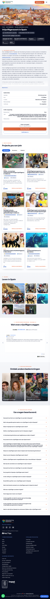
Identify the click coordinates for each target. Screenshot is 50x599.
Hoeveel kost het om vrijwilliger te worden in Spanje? (17, 418)
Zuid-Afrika (4, 545)
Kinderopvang (29, 543)
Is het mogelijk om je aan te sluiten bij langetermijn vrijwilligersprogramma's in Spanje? (17, 504)
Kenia (3, 541)
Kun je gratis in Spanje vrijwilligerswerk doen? (15, 472)
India (3, 539)
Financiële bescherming (7, 569)
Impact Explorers (29, 593)
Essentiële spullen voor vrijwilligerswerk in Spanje (17, 481)
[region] (25, 343)
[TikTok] (10, 527)
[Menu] (46, 2)
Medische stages (30, 547)
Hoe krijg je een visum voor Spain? (12, 494)
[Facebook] (3, 527)
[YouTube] (13, 527)
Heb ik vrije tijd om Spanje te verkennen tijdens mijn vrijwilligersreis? (22, 509)
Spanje (3, 547)
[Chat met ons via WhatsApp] (3, 596)
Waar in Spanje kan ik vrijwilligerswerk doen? (15, 426)
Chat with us (44, 596)
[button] (3, 342)
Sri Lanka (4, 549)
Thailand (4, 552)
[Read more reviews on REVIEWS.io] (41, 356)
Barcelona (14, 150)
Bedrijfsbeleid (5, 564)
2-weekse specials (30, 541)
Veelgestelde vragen (6, 566)
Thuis (3, 27)
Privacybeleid (5, 571)
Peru (3, 543)
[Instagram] (6, 527)
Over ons (4, 558)
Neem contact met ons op (8, 575)
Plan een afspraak (25, 129)
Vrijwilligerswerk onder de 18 (32, 550)
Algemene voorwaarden (7, 573)
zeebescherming (6, 57)
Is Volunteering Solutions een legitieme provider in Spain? (19, 435)
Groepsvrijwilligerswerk (31, 545)
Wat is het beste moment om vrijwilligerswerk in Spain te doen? (20, 485)
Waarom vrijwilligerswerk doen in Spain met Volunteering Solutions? (22, 451)
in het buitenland (13, 53)
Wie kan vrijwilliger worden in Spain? (13, 489)
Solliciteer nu (39, 2)
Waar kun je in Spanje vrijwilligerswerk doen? (15, 455)
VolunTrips (28, 539)
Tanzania (4, 550)
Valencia (22, 150)
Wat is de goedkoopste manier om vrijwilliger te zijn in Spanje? (20, 422)
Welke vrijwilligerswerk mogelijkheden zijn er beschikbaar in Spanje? (22, 459)
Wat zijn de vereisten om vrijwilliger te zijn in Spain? (17, 463)
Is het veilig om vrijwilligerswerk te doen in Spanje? (17, 476)
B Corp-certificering (6, 560)
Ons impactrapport (6, 562)
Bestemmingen (9, 27)
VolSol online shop (6, 577)
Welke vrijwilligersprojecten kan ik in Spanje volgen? (17, 431)
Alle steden (6, 150)
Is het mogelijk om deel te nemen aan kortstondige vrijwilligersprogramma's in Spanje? (17, 498)
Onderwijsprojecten (30, 549)
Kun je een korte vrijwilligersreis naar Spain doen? (17, 439)
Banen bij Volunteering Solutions (9, 568)
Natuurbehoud (29, 552)
